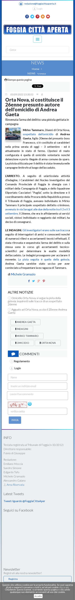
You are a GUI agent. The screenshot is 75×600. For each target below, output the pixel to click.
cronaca (42, 73)
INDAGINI (22, 328)
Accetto (38, 596)
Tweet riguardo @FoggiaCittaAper (24, 501)
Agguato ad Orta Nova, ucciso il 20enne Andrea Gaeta (37, 311)
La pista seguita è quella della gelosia (43, 259)
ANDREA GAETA (26, 321)
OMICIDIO (22, 342)
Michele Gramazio (23, 274)
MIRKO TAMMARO (27, 335)
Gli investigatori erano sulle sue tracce (45, 230)
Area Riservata (15, 484)
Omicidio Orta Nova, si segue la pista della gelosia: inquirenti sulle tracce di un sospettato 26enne (35, 301)
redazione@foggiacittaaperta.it (40, 3)
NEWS (31, 73)
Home (35, 68)
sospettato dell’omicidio (38, 134)
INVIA (14, 420)
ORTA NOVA (48, 342)
